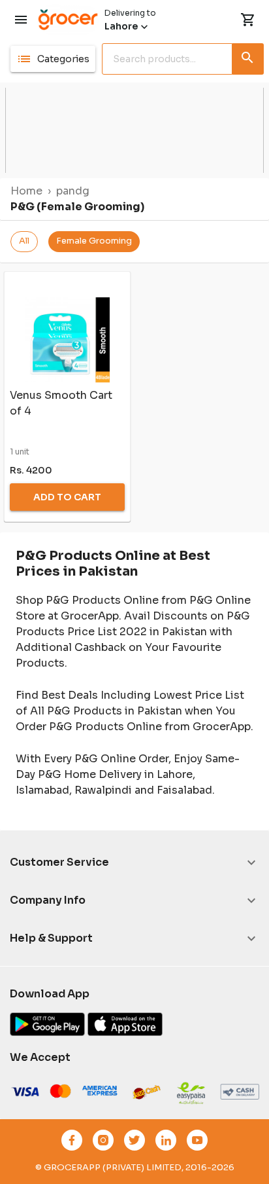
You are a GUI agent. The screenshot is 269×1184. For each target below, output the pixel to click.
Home (26, 191)
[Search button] (248, 56)
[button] (52, 59)
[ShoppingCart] (248, 19)
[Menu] (21, 19)
